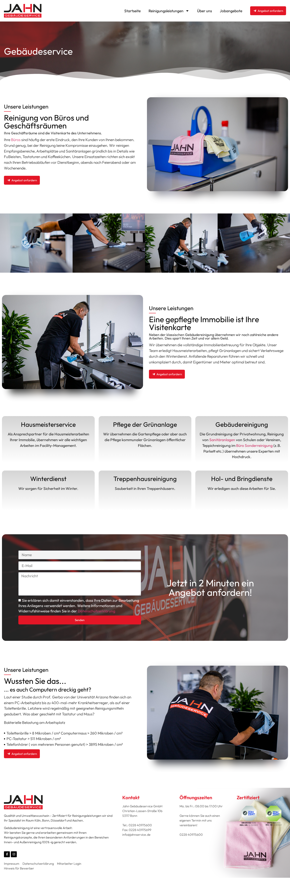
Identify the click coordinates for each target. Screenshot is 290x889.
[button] (36, 243)
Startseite (132, 10)
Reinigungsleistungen (166, 10)
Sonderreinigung (259, 445)
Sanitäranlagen (222, 439)
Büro (240, 445)
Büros (16, 139)
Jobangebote (231, 10)
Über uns (204, 10)
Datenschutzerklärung (96, 611)
